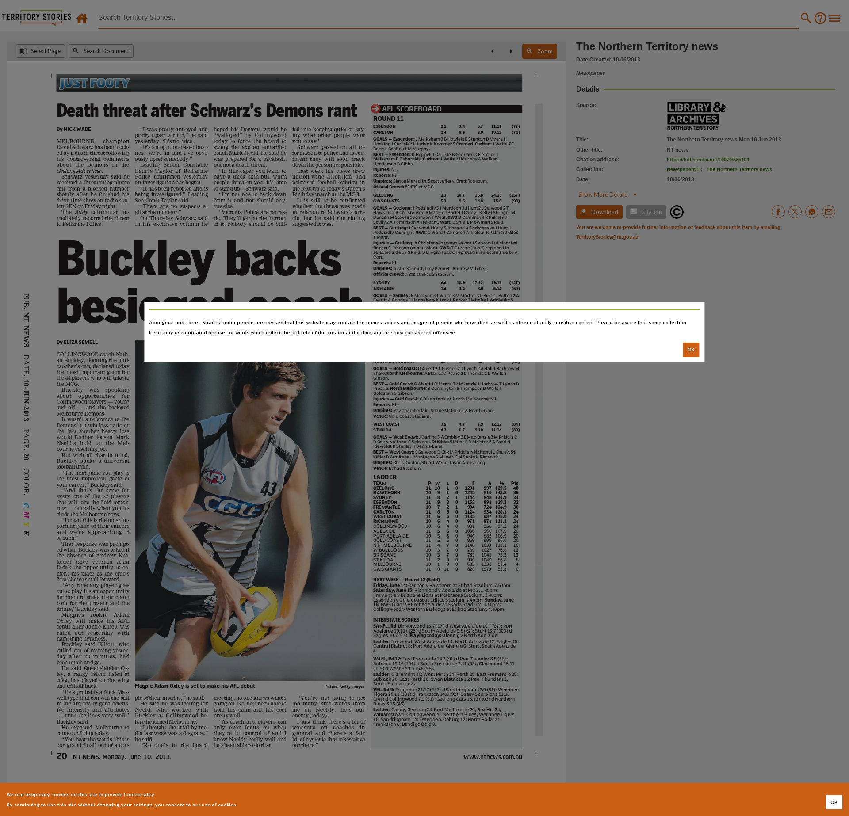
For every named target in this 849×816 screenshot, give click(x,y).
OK (691, 350)
